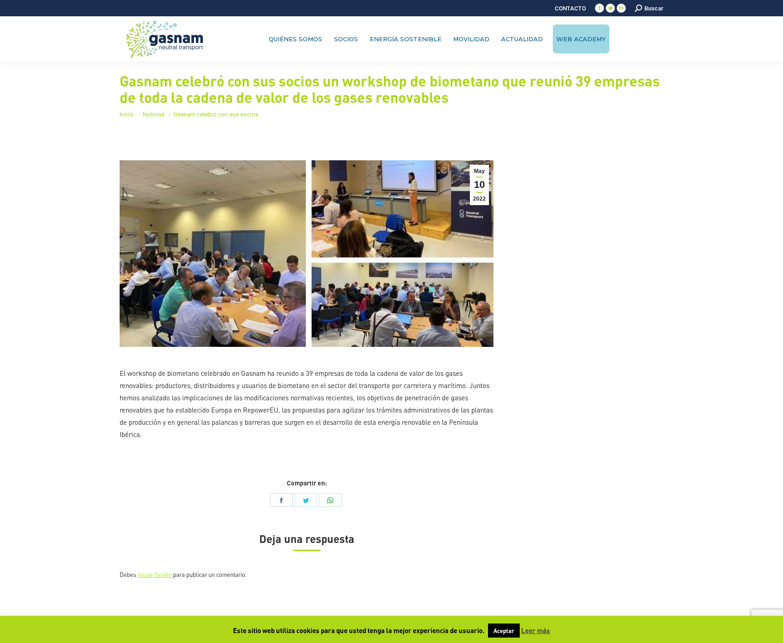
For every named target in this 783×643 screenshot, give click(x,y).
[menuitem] (570, 8)
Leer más (535, 630)
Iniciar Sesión (155, 574)
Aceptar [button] (503, 630)
